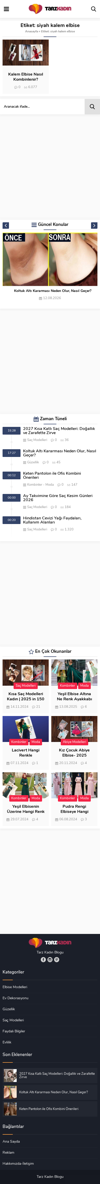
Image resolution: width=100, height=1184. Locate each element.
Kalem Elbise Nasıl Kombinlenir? (25, 77)
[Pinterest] (56, 959)
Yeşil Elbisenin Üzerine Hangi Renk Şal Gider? (26, 812)
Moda (49, 485)
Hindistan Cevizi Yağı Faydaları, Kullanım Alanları (52, 520)
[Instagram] (50, 959)
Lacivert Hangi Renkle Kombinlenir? (25, 755)
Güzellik (33, 462)
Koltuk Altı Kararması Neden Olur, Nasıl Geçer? (52, 291)
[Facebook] (43, 959)
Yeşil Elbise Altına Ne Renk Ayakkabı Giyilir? (74, 699)
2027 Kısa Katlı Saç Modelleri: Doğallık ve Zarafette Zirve (59, 431)
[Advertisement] (50, 167)
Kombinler (34, 485)
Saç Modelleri (37, 440)
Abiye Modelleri (74, 742)
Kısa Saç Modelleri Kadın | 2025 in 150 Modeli (25, 699)
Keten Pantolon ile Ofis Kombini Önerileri (52, 476)
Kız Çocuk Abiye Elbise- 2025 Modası (74, 755)
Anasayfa (31, 31)
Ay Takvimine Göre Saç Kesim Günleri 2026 (58, 498)
